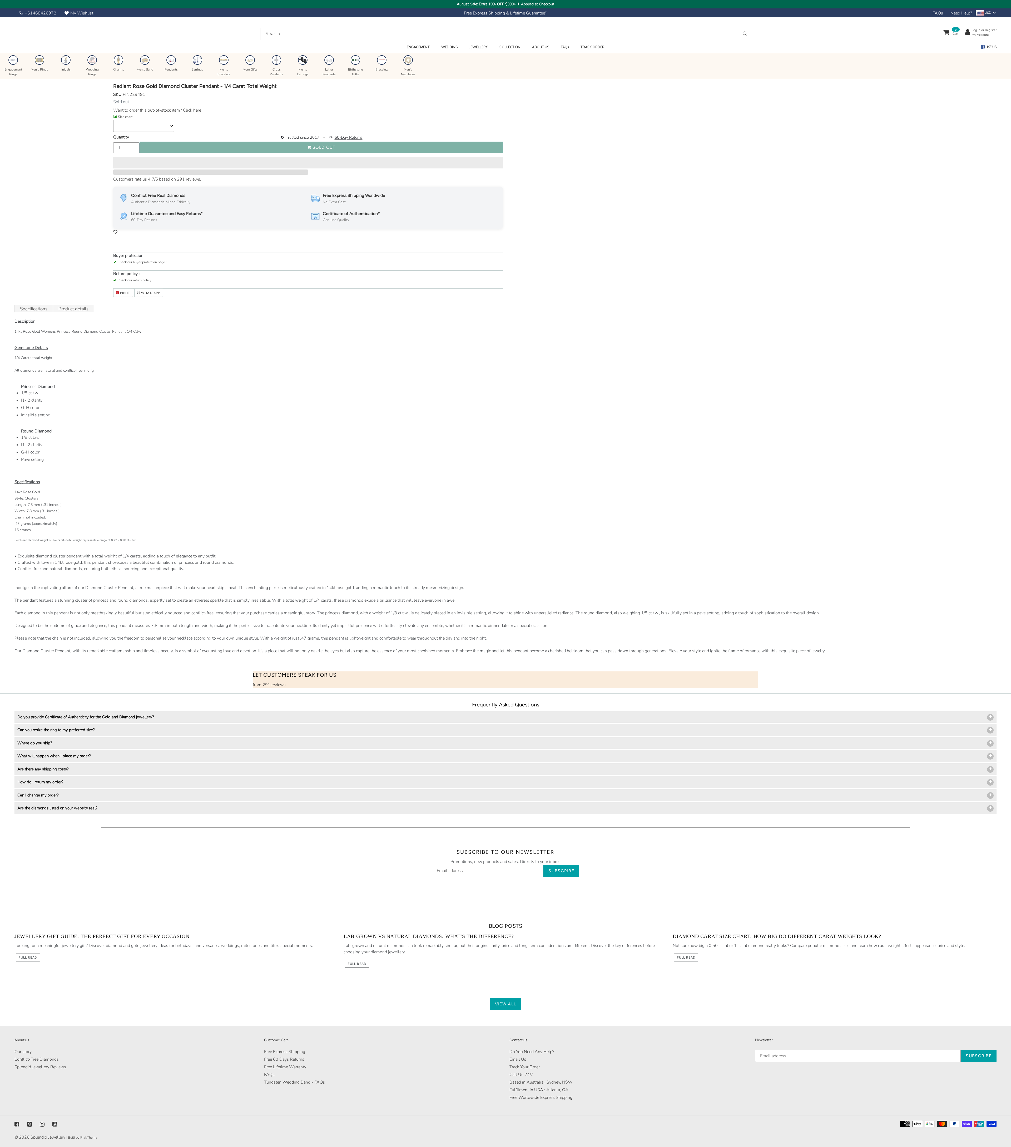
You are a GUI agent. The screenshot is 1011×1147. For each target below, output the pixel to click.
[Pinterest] (29, 1124)
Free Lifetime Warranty (285, 1067)
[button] (308, 162)
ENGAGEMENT (418, 47)
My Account (980, 35)
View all (505, 1003)
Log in (976, 30)
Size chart (125, 116)
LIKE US (991, 47)
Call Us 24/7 (521, 1075)
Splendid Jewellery (48, 1137)
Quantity (121, 137)
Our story (23, 1052)
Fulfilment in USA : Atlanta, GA (538, 1090)
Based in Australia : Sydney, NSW (541, 1082)
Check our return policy (134, 280)
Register (991, 30)
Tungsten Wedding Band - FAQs (294, 1082)
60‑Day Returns (349, 137)
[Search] (745, 33)
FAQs (938, 13)
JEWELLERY (478, 47)
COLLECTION (510, 47)
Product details (73, 309)
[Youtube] (54, 1124)
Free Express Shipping (284, 1052)
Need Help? (961, 13)
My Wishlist (81, 13)
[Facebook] (16, 1124)
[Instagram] (42, 1124)
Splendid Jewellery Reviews (40, 1067)
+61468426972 (40, 13)
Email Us (517, 1059)
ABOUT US (540, 47)
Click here (191, 110)
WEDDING (449, 47)
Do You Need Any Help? (531, 1052)
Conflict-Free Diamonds (36, 1059)
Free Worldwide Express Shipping (540, 1097)
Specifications (33, 309)
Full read (28, 957)
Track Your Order (524, 1067)
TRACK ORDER (592, 47)
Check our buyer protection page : (142, 262)
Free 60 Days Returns (284, 1059)
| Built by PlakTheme (81, 1137)
